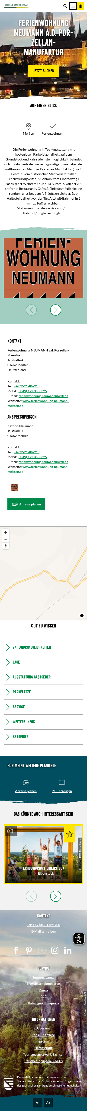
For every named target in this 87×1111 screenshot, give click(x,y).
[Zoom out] (5, 539)
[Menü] (73, 6)
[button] (43, 71)
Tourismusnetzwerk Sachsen (43, 1054)
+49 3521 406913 (26, 386)
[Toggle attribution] (82, 615)
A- (37, 1102)
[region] (43, 573)
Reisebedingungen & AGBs (44, 1061)
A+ (48, 1102)
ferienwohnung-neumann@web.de (43, 396)
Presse (43, 990)
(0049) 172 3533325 (32, 391)
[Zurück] (31, 310)
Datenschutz (44, 1048)
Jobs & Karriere (43, 1035)
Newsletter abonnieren (43, 983)
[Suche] (65, 6)
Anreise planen (43, 977)
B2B (44, 997)
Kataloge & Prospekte (43, 1003)
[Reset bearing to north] (5, 545)
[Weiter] (55, 310)
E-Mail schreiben (43, 931)
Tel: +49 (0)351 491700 (43, 925)
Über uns (43, 1028)
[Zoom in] (5, 532)
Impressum (43, 1041)
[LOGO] (43, 268)
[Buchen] (80, 6)
